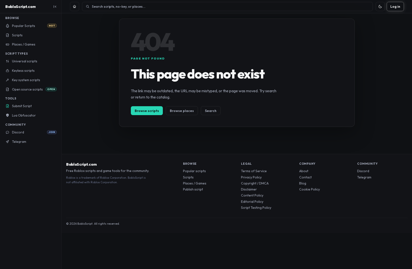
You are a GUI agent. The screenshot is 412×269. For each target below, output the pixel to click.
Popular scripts (194, 171)
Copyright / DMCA (255, 183)
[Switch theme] (380, 6)
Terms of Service (254, 171)
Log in (395, 6)
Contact (305, 177)
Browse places (182, 111)
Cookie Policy (309, 189)
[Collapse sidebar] (55, 6)
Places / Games (194, 183)
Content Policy (252, 195)
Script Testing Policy (256, 207)
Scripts (188, 177)
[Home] (74, 6)
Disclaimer (249, 189)
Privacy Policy (251, 177)
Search (210, 111)
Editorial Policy (252, 201)
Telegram (364, 177)
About (303, 171)
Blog (302, 183)
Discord (363, 171)
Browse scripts (147, 111)
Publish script (193, 189)
